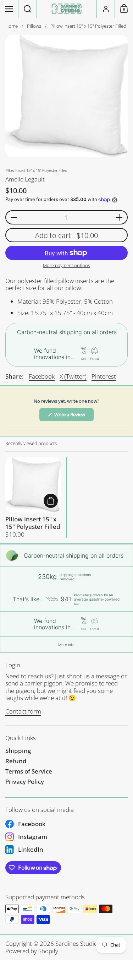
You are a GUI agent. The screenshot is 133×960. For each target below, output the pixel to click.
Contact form (23, 711)
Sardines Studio (76, 943)
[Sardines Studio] (66, 9)
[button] (27, 9)
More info (66, 644)
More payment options (66, 266)
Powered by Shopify (31, 951)
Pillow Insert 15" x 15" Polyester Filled (33, 497)
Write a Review (73, 416)
